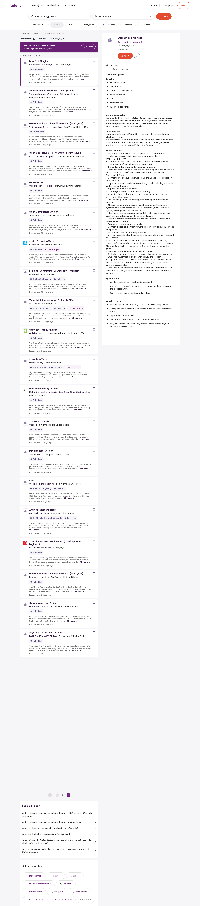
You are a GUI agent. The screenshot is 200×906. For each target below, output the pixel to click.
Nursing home (35, 891)
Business (57, 876)
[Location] (121, 16)
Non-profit (59, 891)
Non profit (67, 883)
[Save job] (94, 61)
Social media (81, 891)
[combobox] (59, 16)
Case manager (36, 899)
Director (76, 876)
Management (35, 876)
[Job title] (57, 16)
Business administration (40, 883)
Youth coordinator (63, 899)
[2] (68, 795)
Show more (79, 79)
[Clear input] (87, 16)
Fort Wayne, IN (38, 33)
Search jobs (25, 33)
